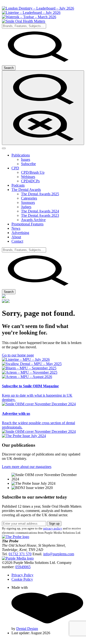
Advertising (20, 233)
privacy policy (52, 528)
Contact (17, 241)
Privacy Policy (22, 575)
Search (9, 68)
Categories (29, 198)
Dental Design (27, 629)
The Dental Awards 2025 (40, 194)
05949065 (23, 567)
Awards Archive (33, 220)
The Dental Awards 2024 (40, 211)
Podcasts (18, 185)
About (16, 237)
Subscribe (28, 164)
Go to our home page (18, 355)
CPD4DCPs (30, 181)
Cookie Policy (22, 579)
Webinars (28, 177)
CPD (15, 168)
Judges (26, 207)
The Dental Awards (26, 190)
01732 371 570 (20, 554)
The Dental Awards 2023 (40, 215)
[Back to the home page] (23, 21)
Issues (25, 159)
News (15, 228)
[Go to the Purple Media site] (18, 558)
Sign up (54, 523)
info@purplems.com (58, 554)
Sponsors (28, 202)
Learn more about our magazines (26, 467)
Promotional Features (27, 224)
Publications (20, 155)
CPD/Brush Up (32, 172)
